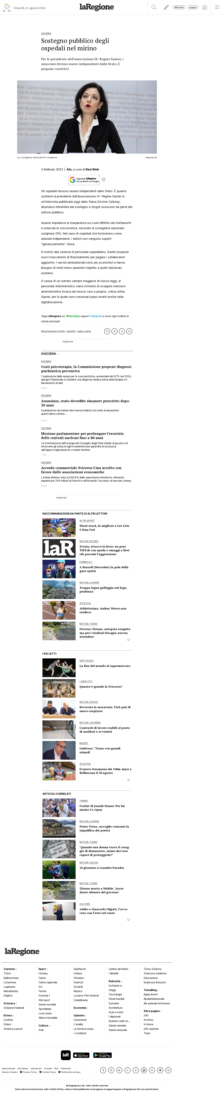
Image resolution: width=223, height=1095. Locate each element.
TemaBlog (150, 990)
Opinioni (79, 1015)
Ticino (7, 973)
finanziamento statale (53, 331)
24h (146, 1015)
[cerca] (154, 7)
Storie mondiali (47, 1004)
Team (147, 1033)
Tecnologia (115, 994)
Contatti (48, 1068)
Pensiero (79, 978)
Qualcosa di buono (155, 982)
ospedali (70, 331)
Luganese (9, 986)
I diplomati (114, 1016)
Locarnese (10, 982)
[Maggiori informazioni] (104, 179)
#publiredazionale (154, 998)
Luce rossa (45, 1013)
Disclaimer (23, 1068)
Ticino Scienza (152, 969)
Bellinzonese (11, 978)
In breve (148, 1024)
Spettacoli (80, 969)
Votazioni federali (14, 1007)
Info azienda (151, 1028)
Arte (41, 1030)
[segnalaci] (166, 7)
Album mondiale (48, 1017)
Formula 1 (44, 995)
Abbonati (179, 7)
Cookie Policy (48, 1072)
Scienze (78, 982)
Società (78, 986)
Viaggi (112, 990)
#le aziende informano (157, 1003)
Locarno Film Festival (86, 995)
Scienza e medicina (155, 973)
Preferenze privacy (70, 1072)
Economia (80, 1007)
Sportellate (45, 1009)
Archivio (148, 1019)
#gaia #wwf (151, 994)
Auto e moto (116, 1012)
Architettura (115, 1007)
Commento (80, 1019)
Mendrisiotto (11, 991)
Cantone (10, 969)
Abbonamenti (8, 1068)
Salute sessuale (118, 1030)
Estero (8, 1015)
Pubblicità (66, 1068)
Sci (40, 986)
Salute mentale (117, 1025)
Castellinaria (81, 1000)
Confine (8, 1019)
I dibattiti (113, 973)
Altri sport (44, 1000)
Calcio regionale (48, 982)
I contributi (80, 1033)
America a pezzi (13, 1028)
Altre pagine (152, 1011)
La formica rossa (83, 1028)
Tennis (42, 991)
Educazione (151, 978)
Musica (78, 991)
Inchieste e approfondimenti (118, 986)
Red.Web (92, 169)
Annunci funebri (9, 1072)
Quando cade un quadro (118, 1021)
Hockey (43, 973)
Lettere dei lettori (118, 969)
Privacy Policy (29, 1072)
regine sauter (84, 331)
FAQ (56, 1068)
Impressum (36, 1068)
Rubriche (115, 981)
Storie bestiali (116, 998)
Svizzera (10, 1003)
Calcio (42, 978)
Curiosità (114, 1003)
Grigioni (8, 995)
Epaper (193, 7)
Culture (44, 1025)
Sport (43, 969)
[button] (103, 1070)
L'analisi (78, 1024)
